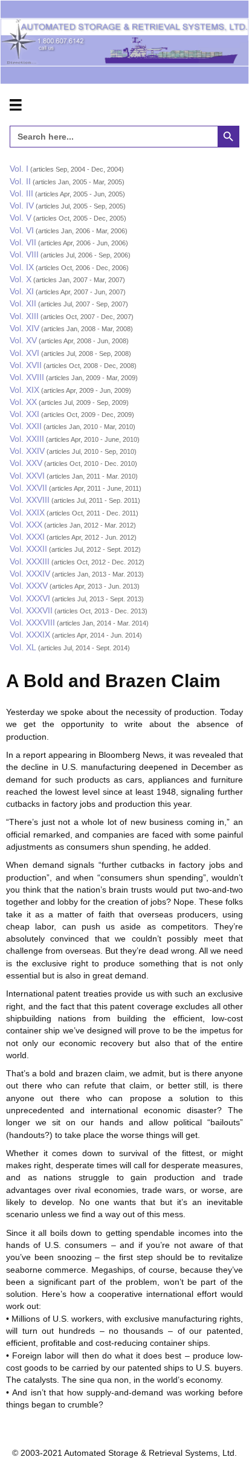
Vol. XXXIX (30, 634)
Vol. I (19, 168)
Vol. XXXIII (30, 561)
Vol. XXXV (29, 585)
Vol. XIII (24, 316)
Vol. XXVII (28, 488)
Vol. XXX (26, 524)
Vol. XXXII (28, 549)
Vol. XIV (24, 328)
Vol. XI (22, 291)
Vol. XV (23, 340)
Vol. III (21, 193)
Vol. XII (23, 303)
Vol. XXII (26, 426)
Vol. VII (23, 242)
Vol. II (20, 181)
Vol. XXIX (27, 512)
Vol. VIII (24, 254)
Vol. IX (22, 267)
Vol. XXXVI (30, 598)
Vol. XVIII (27, 377)
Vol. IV (22, 205)
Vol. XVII (26, 365)
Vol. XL (23, 647)
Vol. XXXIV (30, 573)
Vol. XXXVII (31, 610)
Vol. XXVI (27, 475)
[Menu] (16, 105)
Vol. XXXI (27, 536)
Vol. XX (23, 402)
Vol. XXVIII (30, 500)
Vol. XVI (24, 353)
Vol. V (20, 217)
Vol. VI (22, 230)
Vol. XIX (24, 390)
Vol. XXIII (27, 439)
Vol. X (20, 279)
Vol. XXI (24, 414)
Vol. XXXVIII (32, 622)
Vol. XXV (26, 463)
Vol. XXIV (27, 451)
